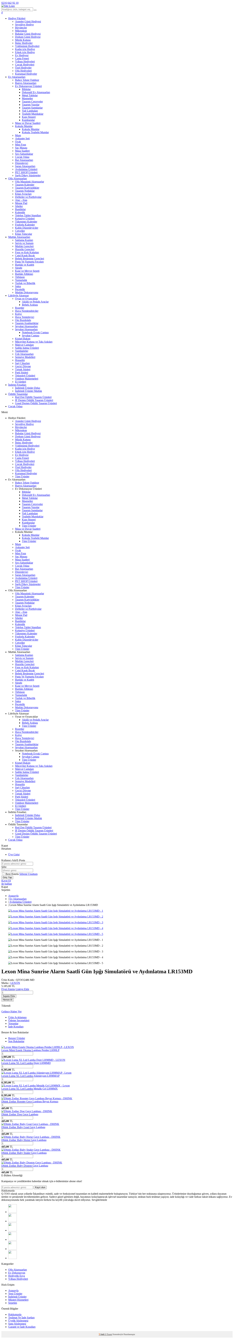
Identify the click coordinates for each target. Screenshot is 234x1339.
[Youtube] (12, 1239)
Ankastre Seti (22, 138)
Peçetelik (20, 289)
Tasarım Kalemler (24, 184)
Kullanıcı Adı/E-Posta (13, 860)
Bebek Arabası (30, 304)
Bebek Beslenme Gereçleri (29, 258)
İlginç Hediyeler (24, 43)
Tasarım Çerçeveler (32, 101)
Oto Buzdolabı (23, 320)
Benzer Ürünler (16, 1038)
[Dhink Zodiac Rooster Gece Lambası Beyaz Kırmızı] (36, 1098)
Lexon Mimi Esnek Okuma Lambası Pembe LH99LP (30, 1050)
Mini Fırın (20, 144)
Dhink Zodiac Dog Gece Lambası (19, 1114)
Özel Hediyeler (23, 67)
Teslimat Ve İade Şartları (21, 1317)
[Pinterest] (12, 1258)
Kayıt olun (40, 1187)
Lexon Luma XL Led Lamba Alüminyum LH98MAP (30, 1075)
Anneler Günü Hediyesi (28, 21)
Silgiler (19, 206)
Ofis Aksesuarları (17, 178)
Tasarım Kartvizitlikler (27, 187)
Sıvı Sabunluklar (24, 153)
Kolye (18, 314)
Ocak (18, 141)
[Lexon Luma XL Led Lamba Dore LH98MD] (33, 1059)
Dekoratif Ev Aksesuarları (36, 92)
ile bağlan (6, 883)
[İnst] (12, 1230)
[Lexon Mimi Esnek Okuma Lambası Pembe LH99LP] (37, 1047)
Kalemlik (20, 212)
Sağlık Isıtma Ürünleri (27, 347)
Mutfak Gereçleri (24, 246)
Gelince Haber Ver (11, 1011)
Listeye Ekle (22, 989)
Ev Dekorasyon (16, 1272)
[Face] (12, 1211)
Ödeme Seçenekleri (18, 1020)
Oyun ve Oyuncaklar (26, 298)
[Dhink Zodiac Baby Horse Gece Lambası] (30, 1136)
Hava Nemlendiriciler (26, 310)
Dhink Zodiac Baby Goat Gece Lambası (23, 1127)
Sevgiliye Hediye (24, 24)
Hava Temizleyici (24, 317)
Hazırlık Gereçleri (24, 249)
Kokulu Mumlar (24, 126)
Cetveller (20, 230)
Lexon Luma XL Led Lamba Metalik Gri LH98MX (29, 1088)
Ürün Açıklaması (17, 1017)
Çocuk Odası (22, 156)
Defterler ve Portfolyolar (28, 197)
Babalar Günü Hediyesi (28, 33)
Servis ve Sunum (24, 243)
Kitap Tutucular (23, 233)
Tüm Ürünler (22, 476)
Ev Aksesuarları (16, 76)
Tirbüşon (20, 277)
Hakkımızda (14, 1314)
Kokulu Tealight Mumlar (35, 132)
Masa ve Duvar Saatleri (27, 123)
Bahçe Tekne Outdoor (27, 80)
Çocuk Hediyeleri (24, 64)
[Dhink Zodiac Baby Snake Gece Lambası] (31, 1149)
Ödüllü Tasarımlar (18, 394)
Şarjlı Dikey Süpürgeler (28, 175)
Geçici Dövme (23, 366)
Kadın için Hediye (25, 49)
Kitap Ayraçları (23, 193)
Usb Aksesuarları (24, 354)
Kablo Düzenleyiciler (26, 227)
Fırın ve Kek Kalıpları (27, 252)
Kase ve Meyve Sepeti (27, 270)
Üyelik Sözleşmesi (18, 1320)
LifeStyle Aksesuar (18, 295)
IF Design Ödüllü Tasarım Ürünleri (34, 400)
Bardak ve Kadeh (24, 264)
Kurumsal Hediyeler (26, 73)
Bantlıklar (20, 209)
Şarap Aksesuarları (25, 166)
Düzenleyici (21, 163)
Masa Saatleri (22, 150)
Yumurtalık (21, 280)
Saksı (18, 286)
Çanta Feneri (22, 58)
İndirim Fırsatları (17, 384)
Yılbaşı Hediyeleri (25, 61)
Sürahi (18, 267)
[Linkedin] (12, 1248)
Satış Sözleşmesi (17, 1323)
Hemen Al (7, 999)
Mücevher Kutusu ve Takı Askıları (33, 341)
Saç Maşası (21, 147)
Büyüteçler (21, 27)
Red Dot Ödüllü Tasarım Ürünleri (33, 397)
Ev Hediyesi (21, 55)
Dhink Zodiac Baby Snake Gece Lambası (24, 1152)
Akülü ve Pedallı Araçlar (35, 301)
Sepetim (12, 1302)
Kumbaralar (28, 120)
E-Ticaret (108, 1334)
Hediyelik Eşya (16, 1275)
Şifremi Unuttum (28, 874)
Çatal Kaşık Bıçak (25, 255)
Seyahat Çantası (30, 335)
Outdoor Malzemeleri (26, 378)
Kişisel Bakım (22, 338)
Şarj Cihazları (22, 363)
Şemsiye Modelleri (25, 357)
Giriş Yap (7, 877)
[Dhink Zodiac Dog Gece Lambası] (26, 1111)
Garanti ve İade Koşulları (21, 1326)
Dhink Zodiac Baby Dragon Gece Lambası (24, 1165)
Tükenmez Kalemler (26, 221)
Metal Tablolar (30, 95)
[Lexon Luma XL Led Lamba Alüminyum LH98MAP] (36, 1072)
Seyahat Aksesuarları (26, 326)
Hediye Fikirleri (16, 18)
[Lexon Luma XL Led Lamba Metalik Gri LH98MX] (35, 1085)
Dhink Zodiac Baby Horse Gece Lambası (23, 1140)
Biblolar (26, 89)
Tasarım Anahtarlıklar (26, 323)
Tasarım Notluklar (25, 190)
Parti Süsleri (21, 372)
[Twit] (12, 1221)
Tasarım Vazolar (30, 104)
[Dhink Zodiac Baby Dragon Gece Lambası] (31, 1162)
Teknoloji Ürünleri (25, 375)
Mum (18, 135)
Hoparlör (20, 360)
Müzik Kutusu (23, 39)
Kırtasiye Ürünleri (25, 218)
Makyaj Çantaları (24, 344)
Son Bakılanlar (16, 1041)
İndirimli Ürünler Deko (27, 387)
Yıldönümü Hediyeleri (27, 46)
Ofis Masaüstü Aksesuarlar (29, 181)
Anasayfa (13, 895)
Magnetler (27, 98)
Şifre (4, 867)
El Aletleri (20, 381)
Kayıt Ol (6, 880)
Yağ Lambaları (30, 110)
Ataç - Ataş (21, 200)
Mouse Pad (21, 203)
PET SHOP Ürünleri (26, 172)
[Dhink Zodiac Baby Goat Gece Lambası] (30, 1124)
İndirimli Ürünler (17, 1296)
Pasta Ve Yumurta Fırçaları (29, 261)
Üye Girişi (14, 854)
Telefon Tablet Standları (28, 215)
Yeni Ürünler (15, 1293)
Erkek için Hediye (25, 52)
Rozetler (19, 307)
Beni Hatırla (12, 874)
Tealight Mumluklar (32, 113)
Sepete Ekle (9, 996)
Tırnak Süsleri (22, 369)
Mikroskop (21, 30)
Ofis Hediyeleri (23, 70)
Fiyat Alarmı (8, 989)
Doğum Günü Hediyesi (27, 36)
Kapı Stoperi (29, 116)
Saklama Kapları (24, 240)
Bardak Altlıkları (24, 273)
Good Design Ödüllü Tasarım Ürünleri (36, 403)
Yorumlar (13, 1023)
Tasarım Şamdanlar (32, 107)
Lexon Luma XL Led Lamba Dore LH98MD (26, 1063)
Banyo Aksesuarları (25, 83)
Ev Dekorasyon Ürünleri (28, 86)
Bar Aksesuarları (24, 160)
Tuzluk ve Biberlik (25, 283)
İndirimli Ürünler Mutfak (28, 390)
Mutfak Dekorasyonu (26, 292)
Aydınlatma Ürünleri (26, 169)
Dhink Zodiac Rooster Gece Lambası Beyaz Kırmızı (29, 1101)
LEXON (15, 983)
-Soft (102, 1334)
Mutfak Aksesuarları (19, 237)
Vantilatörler (21, 350)
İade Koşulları (15, 1026)
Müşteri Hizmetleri (18, 1299)
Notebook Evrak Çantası (35, 332)
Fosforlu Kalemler (25, 224)
